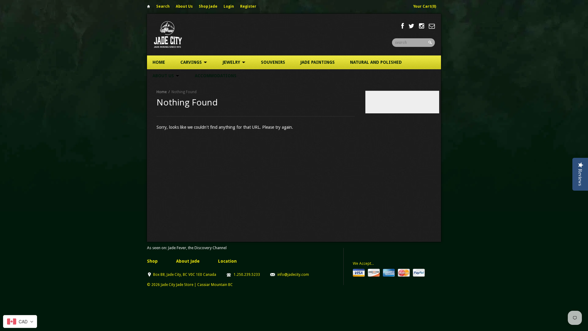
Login (229, 6)
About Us (184, 6)
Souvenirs (273, 62)
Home (148, 7)
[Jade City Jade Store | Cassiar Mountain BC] (173, 34)
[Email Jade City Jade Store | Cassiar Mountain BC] (432, 26)
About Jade (188, 261)
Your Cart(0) (424, 6)
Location (227, 261)
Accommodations (215, 75)
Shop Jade (208, 6)
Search (163, 6)
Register (248, 6)
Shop (152, 261)
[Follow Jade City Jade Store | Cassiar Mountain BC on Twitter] (411, 26)
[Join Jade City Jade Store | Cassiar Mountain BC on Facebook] (402, 26)
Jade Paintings (317, 62)
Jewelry (232, 62)
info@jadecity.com (293, 274)
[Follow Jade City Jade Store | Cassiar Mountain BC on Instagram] (421, 26)
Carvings (191, 62)
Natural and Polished (376, 62)
